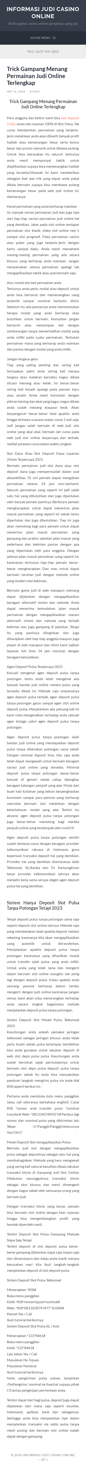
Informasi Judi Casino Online (43, 12)
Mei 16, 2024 (16, 91)
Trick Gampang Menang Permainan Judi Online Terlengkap (37, 75)
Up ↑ (45, 1459)
